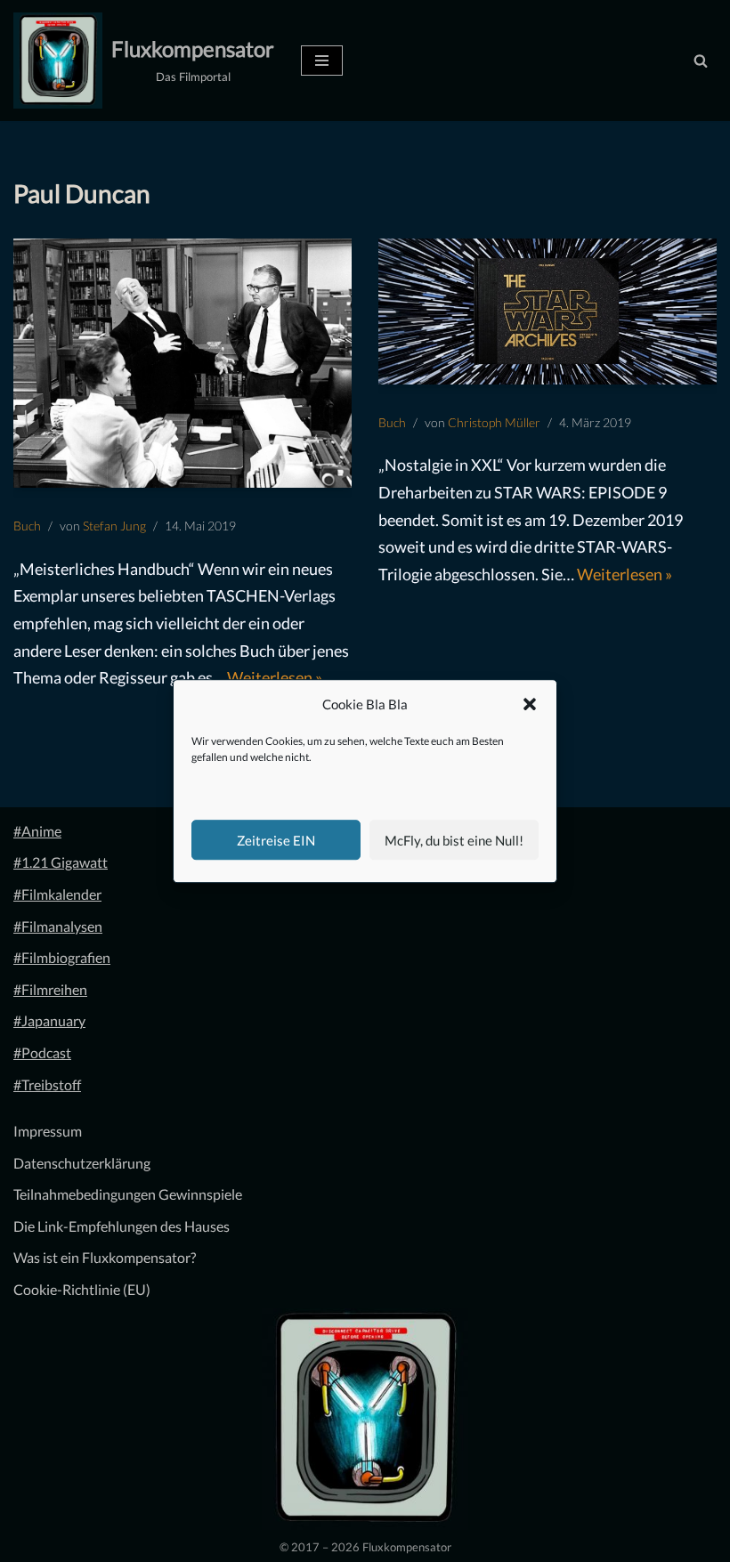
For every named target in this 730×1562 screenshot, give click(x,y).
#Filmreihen (50, 989)
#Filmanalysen (57, 926)
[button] (530, 705)
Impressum (47, 1130)
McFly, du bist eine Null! (454, 840)
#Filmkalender (57, 894)
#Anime (37, 830)
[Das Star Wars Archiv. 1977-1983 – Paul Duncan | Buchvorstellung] (547, 311)
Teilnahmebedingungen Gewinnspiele (127, 1194)
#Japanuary (49, 1020)
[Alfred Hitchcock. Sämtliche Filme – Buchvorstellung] (182, 364)
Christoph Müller (494, 422)
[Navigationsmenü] (322, 60)
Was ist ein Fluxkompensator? (104, 1257)
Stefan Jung (114, 525)
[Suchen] (701, 60)
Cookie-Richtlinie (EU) (81, 1289)
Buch (27, 525)
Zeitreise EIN (276, 840)
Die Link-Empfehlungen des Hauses (121, 1226)
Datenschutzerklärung (81, 1162)
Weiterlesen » (274, 677)
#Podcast (42, 1052)
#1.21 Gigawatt (60, 862)
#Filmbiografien (61, 957)
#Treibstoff (47, 1084)
